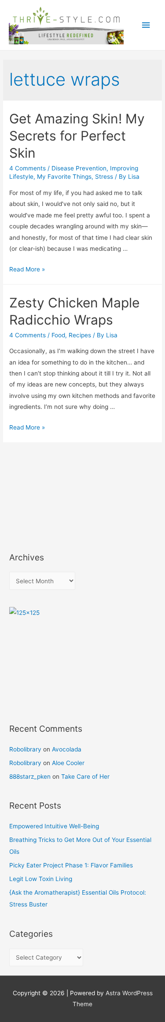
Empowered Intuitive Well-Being (54, 826)
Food (58, 335)
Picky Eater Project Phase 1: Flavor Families (71, 865)
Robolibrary (25, 749)
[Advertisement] (48, 497)
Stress (104, 176)
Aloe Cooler (68, 762)
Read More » (27, 269)
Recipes (80, 335)
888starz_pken (30, 776)
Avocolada (66, 749)
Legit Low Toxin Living (40, 878)
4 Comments (27, 168)
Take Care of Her (85, 776)
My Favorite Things (64, 176)
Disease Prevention (78, 168)
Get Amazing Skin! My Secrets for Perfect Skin (77, 136)
